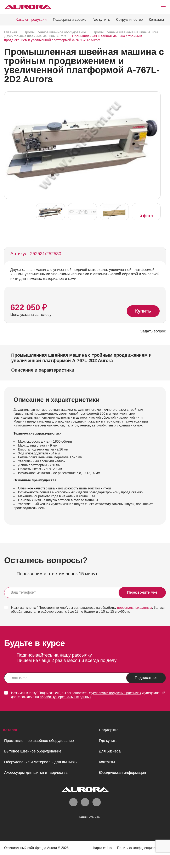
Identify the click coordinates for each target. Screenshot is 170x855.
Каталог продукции (31, 20)
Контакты (156, 20)
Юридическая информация (122, 772)
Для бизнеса (110, 751)
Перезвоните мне (142, 592)
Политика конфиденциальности (141, 848)
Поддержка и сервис (69, 20)
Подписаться (146, 678)
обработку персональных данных (65, 697)
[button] (156, 145)
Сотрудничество (129, 20)
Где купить (101, 20)
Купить (143, 311)
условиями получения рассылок (116, 693)
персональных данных (134, 607)
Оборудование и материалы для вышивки (41, 762)
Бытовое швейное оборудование (32, 751)
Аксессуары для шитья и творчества (36, 772)
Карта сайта (102, 848)
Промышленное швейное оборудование (39, 741)
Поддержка (109, 730)
